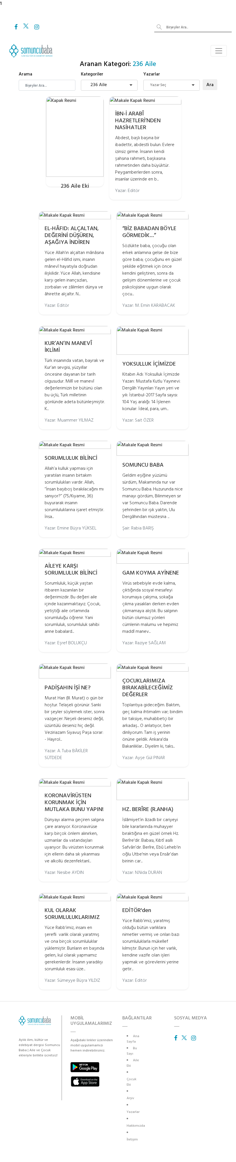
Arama (25, 74)
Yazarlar (151, 74)
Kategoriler (92, 74)
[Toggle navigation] (219, 51)
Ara (210, 85)
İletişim (132, 1139)
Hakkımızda (136, 1125)
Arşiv (130, 1098)
